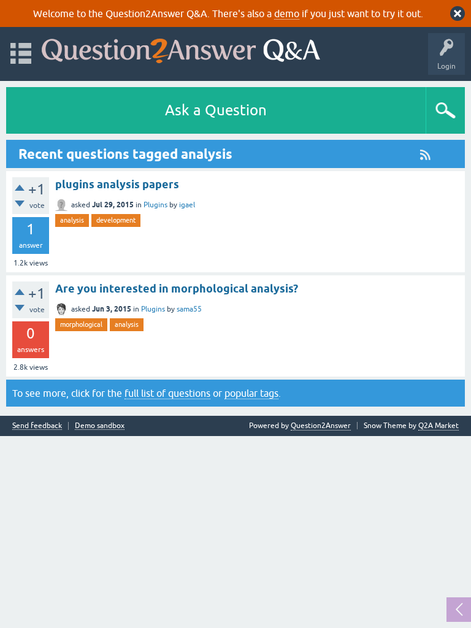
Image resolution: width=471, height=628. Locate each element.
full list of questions (167, 393)
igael (187, 205)
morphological (81, 324)
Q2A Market (438, 425)
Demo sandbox (99, 426)
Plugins (155, 205)
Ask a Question (216, 110)
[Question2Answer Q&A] (181, 48)
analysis (72, 220)
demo (286, 13)
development (116, 220)
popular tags (251, 393)
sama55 (189, 309)
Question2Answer (321, 425)
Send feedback (37, 426)
